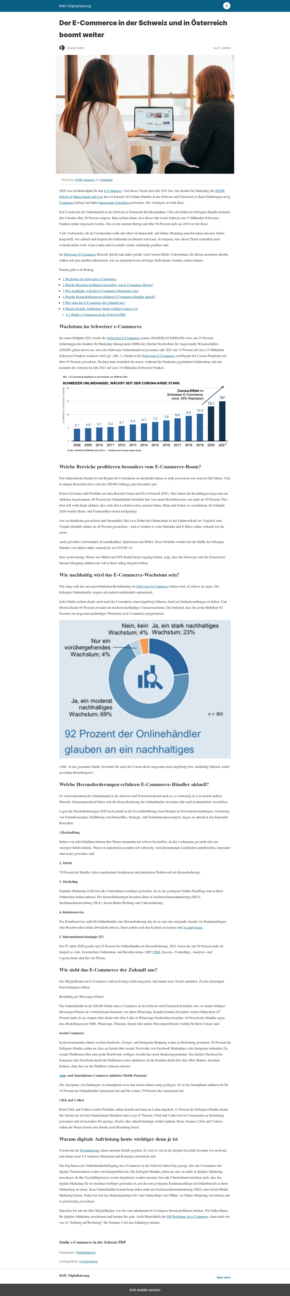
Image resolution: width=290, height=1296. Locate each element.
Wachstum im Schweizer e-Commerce (89, 279)
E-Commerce (113, 190)
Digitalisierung (90, 1150)
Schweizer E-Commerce (80, 254)
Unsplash (106, 180)
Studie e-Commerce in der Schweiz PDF (96, 314)
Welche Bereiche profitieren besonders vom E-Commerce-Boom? (108, 285)
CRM (156, 952)
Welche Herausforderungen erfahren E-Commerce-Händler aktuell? (109, 296)
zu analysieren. (193, 927)
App (62, 1075)
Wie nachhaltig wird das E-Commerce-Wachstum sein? (101, 290)
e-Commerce (88, 1261)
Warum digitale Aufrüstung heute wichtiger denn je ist (100, 308)
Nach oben (224, 1277)
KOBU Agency (85, 180)
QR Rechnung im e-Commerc (187, 1216)
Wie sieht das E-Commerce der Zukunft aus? (94, 302)
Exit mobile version (145, 1290)
